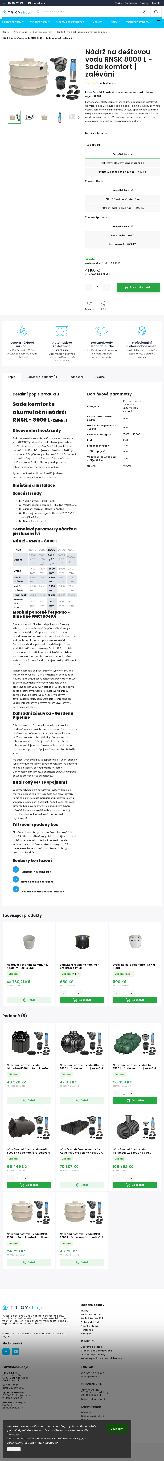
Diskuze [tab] (100, 377)
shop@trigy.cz (91, 1376)
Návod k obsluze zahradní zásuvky (43, 891)
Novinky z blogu (90, 1326)
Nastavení (13, 1449)
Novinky (144, 3)
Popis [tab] (11, 377)
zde (55, 1442)
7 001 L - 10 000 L (132, 434)
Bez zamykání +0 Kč (122, 235)
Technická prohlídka (93, 1318)
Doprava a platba (91, 1347)
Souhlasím (117, 1428)
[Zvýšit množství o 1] (107, 287)
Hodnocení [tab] (76, 377)
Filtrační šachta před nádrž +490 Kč (123, 208)
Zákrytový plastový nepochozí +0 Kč (122, 163)
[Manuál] (16, 881)
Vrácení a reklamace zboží (97, 1350)
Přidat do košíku (141, 287)
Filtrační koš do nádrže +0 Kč (123, 199)
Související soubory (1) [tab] (42, 377)
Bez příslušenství (123, 154)
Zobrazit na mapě (94, 1399)
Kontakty (157, 3)
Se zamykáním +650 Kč (122, 244)
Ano (125, 418)
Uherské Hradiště (93, 1416)
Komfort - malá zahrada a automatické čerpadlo (132, 406)
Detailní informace (96, 133)
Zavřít (154, 314)
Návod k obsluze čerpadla (37, 881)
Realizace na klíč (91, 1314)
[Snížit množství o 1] (88, 287)
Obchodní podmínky (93, 1354)
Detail (31, 1000)
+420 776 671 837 (93, 1372)
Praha (87, 1412)
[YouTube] (15, 1351)
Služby (118, 3)
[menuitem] (14, 21)
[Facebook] (6, 1351)
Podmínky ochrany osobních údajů (101, 1358)
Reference (131, 3)
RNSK (126, 440)
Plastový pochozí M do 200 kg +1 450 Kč (122, 171)
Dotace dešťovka (91, 1322)
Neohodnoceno (107, 83)
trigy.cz (6, 1336)
